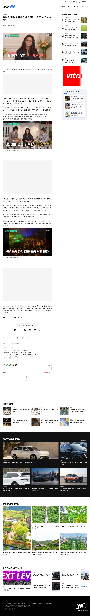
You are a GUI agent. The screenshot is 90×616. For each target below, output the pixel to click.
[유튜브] (65, 2)
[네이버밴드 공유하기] (35, 329)
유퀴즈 (19, 337)
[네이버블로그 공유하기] (30, 329)
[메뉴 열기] (86, 6)
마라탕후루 (12, 337)
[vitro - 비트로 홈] (74, 75)
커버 (25, 337)
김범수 (6, 337)
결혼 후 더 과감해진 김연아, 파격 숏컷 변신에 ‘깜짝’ (15, 358)
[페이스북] (68, 2)
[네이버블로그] (77, 2)
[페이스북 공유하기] (19, 329)
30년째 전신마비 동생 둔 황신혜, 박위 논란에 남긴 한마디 (17, 350)
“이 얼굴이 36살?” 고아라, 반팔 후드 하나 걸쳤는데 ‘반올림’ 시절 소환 (20, 354)
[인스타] (74, 2)
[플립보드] (80, 2)
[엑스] (71, 2)
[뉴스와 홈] (9, 6)
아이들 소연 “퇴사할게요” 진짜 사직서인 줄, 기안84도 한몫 (17, 352)
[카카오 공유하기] (14, 329)
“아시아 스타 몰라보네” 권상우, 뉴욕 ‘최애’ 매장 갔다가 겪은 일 (18, 356)
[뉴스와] (80, 605)
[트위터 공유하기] (24, 329)
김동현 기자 (49, 26)
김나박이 (31, 337)
